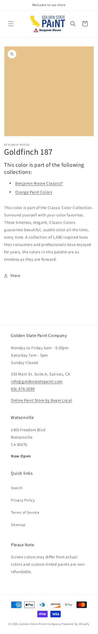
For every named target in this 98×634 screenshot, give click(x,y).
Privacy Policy (23, 500)
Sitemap (18, 524)
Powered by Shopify (76, 624)
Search (17, 487)
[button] (11, 24)
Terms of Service (25, 512)
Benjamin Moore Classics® (39, 183)
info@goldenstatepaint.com (37, 381)
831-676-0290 (23, 388)
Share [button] (15, 275)
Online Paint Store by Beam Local (41, 400)
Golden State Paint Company (40, 624)
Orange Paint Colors (33, 192)
